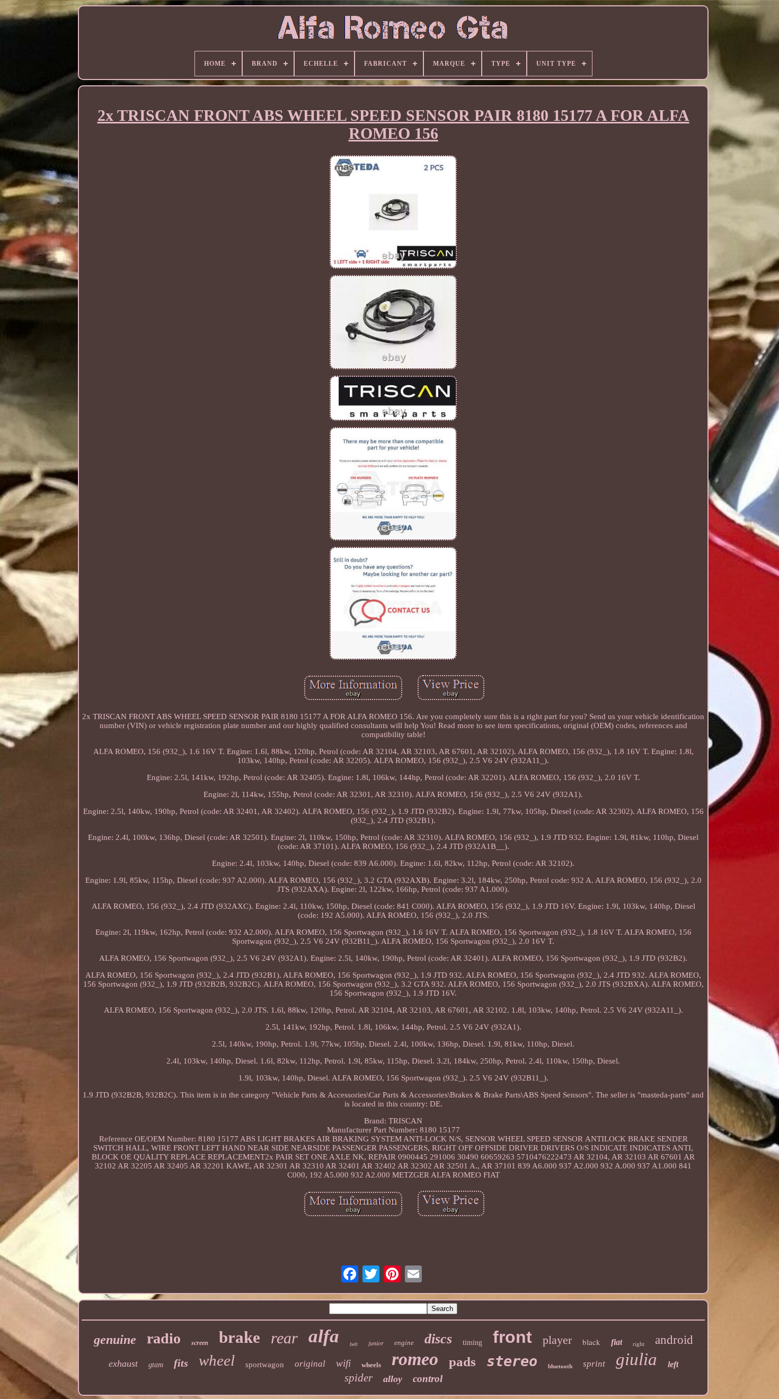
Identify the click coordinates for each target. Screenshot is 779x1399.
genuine (115, 1340)
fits (181, 1363)
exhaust (123, 1363)
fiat (616, 1342)
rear (284, 1338)
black (591, 1341)
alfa (323, 1336)
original (310, 1364)
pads (462, 1361)
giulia (636, 1359)
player (557, 1340)
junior (376, 1343)
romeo (415, 1359)
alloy (392, 1379)
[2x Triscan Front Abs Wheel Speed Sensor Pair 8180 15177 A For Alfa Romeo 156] (393, 212)
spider (358, 1377)
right (638, 1344)
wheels (371, 1365)
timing (472, 1343)
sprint (594, 1364)
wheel (217, 1360)
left (673, 1364)
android (674, 1340)
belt (354, 1344)
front (512, 1337)
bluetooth (560, 1366)
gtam (155, 1365)
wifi (343, 1363)
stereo (511, 1361)
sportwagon (264, 1364)
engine (404, 1343)
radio (164, 1338)
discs (438, 1339)
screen (199, 1343)
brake (239, 1337)
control (427, 1378)
